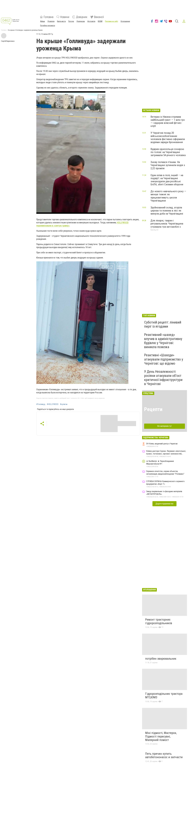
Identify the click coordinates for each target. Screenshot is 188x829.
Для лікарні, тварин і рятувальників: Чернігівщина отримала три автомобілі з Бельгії (167, 225)
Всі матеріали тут (164, 426)
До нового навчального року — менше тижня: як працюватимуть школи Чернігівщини (168, 196)
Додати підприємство (164, 503)
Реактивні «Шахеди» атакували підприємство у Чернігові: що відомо (163, 359)
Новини (64, 17)
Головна (48, 17)
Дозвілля (50, 21)
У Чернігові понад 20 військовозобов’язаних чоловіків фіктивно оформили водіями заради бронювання (168, 137)
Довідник (81, 17)
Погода (71, 21)
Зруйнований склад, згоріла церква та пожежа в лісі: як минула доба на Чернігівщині (167, 210)
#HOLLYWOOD (52, 404)
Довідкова (80, 21)
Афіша (42, 21)
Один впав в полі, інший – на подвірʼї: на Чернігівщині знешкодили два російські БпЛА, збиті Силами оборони (167, 180)
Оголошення (125, 21)
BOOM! (100, 21)
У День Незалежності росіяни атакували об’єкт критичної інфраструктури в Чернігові (163, 377)
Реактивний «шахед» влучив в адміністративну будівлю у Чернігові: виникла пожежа (163, 341)
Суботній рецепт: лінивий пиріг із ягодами (162, 324)
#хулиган (63, 404)
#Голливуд (40, 404)
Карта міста (61, 21)
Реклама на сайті (111, 21)
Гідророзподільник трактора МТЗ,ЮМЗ (164, 695)
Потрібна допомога (47, 26)
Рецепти (153, 409)
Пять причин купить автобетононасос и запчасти (164, 755)
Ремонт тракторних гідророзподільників (158, 621)
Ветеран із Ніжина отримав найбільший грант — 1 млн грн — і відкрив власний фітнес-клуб (168, 121)
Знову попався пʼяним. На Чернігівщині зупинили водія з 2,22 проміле (168, 165)
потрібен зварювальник (160, 658)
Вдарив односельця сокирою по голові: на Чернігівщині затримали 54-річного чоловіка (168, 152)
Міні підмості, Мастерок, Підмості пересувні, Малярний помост (161, 736)
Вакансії (99, 17)
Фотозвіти (91, 21)
